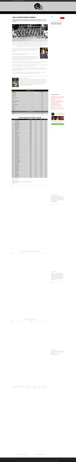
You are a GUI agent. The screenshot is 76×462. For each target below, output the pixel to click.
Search (52, 16)
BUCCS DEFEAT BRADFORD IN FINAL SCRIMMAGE (57, 97)
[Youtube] (60, 23)
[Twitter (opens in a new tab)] (61, 0)
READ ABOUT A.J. (53, 279)
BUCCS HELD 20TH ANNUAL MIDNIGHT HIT (56, 100)
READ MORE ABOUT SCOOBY (55, 354)
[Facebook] (55, 23)
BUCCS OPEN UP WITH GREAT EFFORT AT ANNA (57, 107)
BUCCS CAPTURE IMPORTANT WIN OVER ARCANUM (57, 96)
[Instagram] (57, 23)
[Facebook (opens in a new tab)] (62, 0)
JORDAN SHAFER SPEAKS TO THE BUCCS (56, 104)
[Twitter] (52, 23)
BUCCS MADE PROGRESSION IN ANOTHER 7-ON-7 (57, 101)
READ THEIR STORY (53, 201)
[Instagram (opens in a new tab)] (63, 0)
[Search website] (59, 12)
